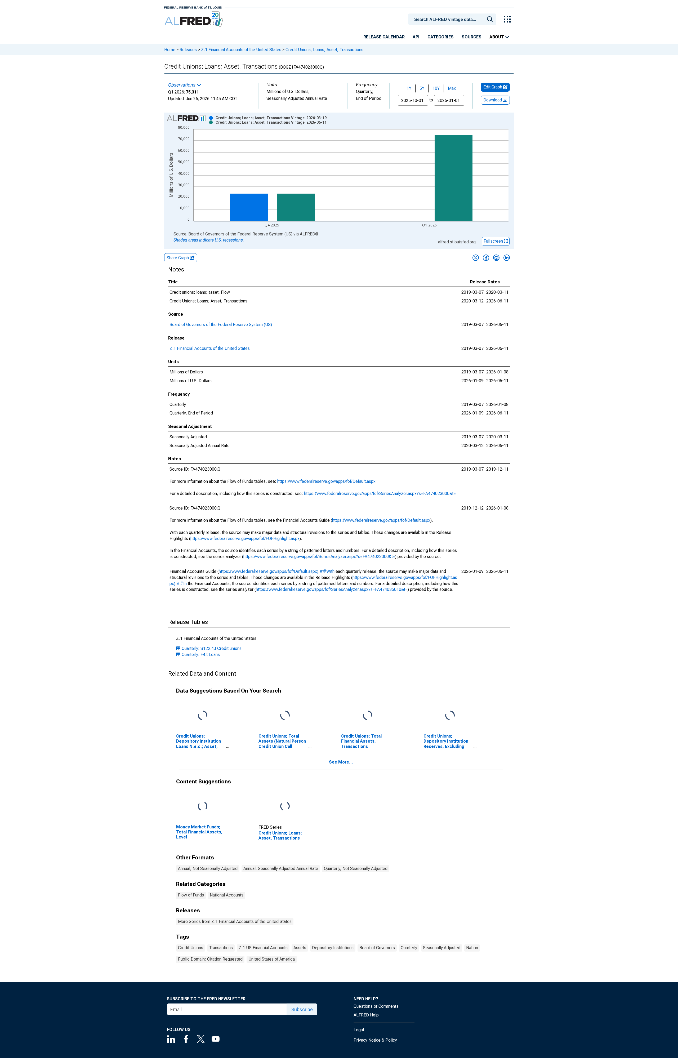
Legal (359, 1029)
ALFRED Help (366, 1015)
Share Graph (178, 257)
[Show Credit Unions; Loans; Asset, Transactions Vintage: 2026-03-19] (271, 118)
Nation (472, 947)
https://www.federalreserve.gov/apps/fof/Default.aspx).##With (276, 571)
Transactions (221, 947)
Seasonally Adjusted (441, 947)
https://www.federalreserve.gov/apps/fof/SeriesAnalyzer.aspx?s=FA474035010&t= (332, 589)
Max (452, 88)
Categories (440, 36)
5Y (422, 88)
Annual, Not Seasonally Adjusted (208, 868)
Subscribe (302, 1009)
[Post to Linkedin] (506, 258)
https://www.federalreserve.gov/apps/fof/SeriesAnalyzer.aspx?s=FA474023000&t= (380, 493)
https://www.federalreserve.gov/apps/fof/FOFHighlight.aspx (245, 538)
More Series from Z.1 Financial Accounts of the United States (235, 921)
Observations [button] (182, 85)
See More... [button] (341, 762)
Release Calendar (384, 36)
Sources (471, 36)
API (416, 36)
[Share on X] (475, 258)
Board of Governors (377, 947)
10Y (436, 88)
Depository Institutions (333, 947)
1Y (409, 88)
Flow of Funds (191, 895)
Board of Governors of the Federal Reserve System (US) (221, 324)
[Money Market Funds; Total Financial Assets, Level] (202, 806)
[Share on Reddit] (496, 258)
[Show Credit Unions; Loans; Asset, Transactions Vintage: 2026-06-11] (271, 122)
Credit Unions (190, 947)
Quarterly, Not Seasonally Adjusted (355, 868)
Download (493, 99)
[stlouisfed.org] (193, 7)
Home (169, 49)
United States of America (271, 959)
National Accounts (226, 895)
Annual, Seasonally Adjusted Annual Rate (280, 868)
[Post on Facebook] (486, 258)
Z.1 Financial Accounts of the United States (241, 49)
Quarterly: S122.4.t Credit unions (212, 648)
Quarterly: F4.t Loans (201, 654)
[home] (194, 19)
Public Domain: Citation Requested (210, 959)
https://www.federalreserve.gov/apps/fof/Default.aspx (326, 481)
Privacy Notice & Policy (375, 1040)
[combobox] (453, 19)
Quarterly (409, 947)
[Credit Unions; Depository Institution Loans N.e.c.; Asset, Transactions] (202, 715)
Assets (299, 947)
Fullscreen (494, 241)
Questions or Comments (376, 1006)
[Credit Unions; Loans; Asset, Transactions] (284, 806)
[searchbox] (453, 19)
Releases (188, 49)
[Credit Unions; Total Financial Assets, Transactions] (367, 715)
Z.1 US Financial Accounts (263, 947)
